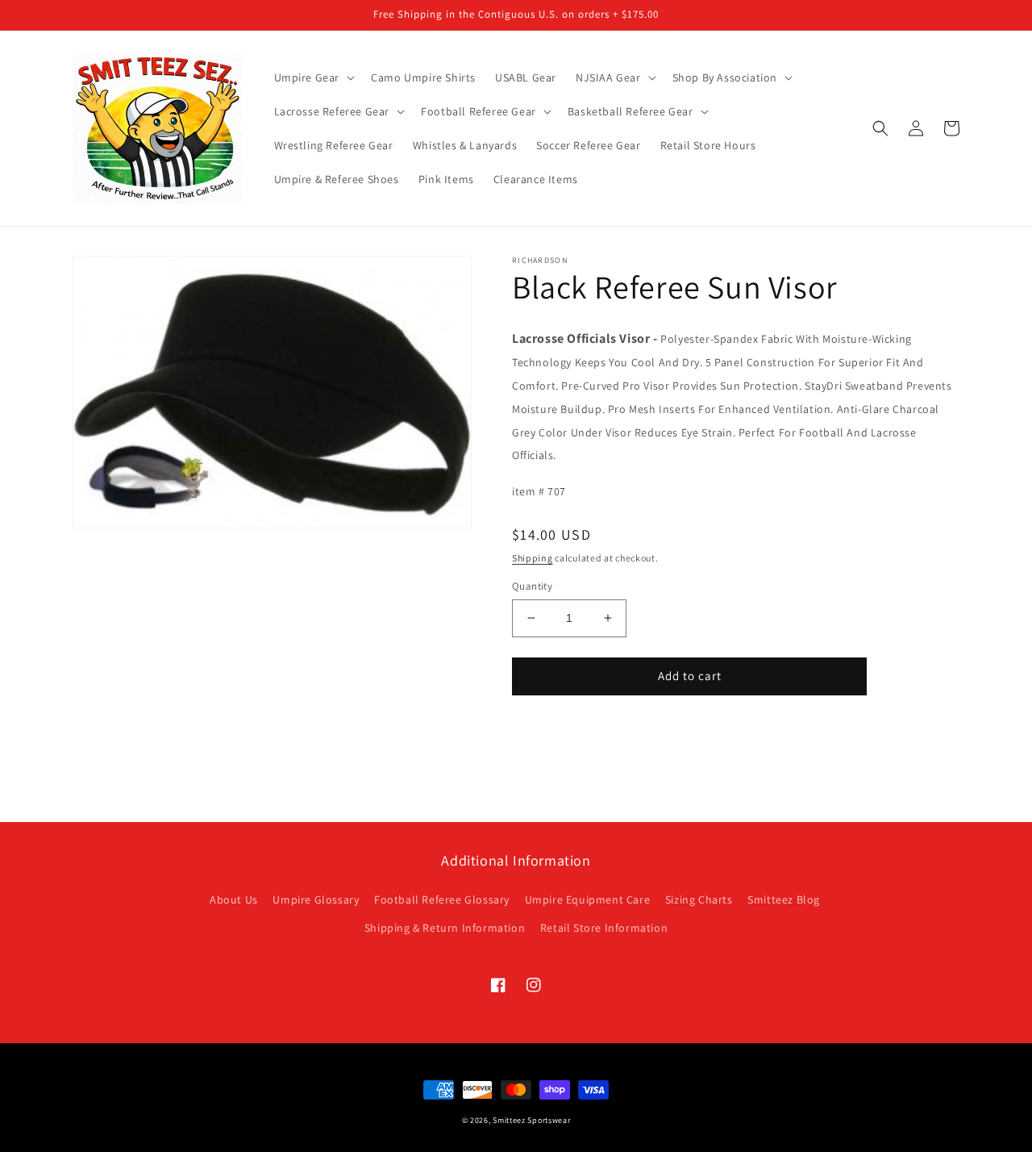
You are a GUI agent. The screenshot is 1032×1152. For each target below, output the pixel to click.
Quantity (532, 586)
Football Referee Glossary (442, 899)
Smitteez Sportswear (531, 1120)
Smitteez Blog (783, 899)
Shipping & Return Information (444, 927)
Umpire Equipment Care (588, 899)
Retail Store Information (604, 927)
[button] (313, 77)
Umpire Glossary (316, 899)
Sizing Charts (699, 899)
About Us (234, 899)
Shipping (532, 558)
